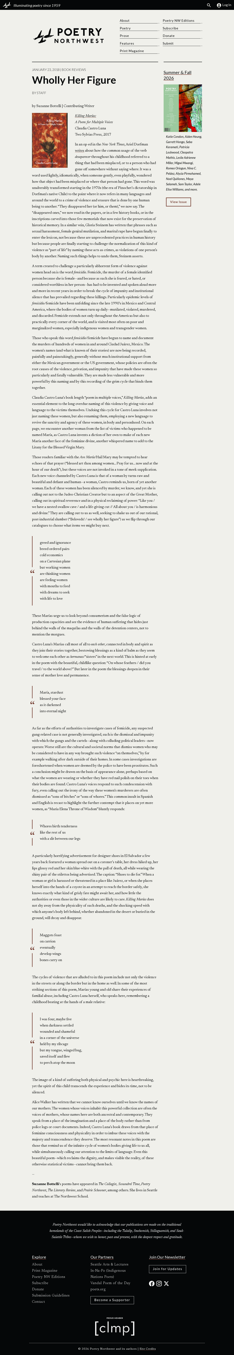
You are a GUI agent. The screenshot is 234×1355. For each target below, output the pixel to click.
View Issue (178, 202)
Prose (124, 36)
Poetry (125, 28)
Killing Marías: (85, 116)
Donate (169, 36)
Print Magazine (132, 51)
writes (79, 151)
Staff (41, 93)
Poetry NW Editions (179, 20)
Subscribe (170, 28)
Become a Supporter (112, 1300)
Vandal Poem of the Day (110, 1283)
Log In (226, 5)
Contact (38, 1302)
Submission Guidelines (51, 1295)
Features (127, 43)
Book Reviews (74, 70)
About (125, 20)
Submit (168, 43)
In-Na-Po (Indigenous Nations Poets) (108, 1274)
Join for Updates (167, 1269)
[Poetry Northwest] (68, 35)
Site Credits (148, 1349)
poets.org (98, 1289)
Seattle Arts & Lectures (109, 1264)
